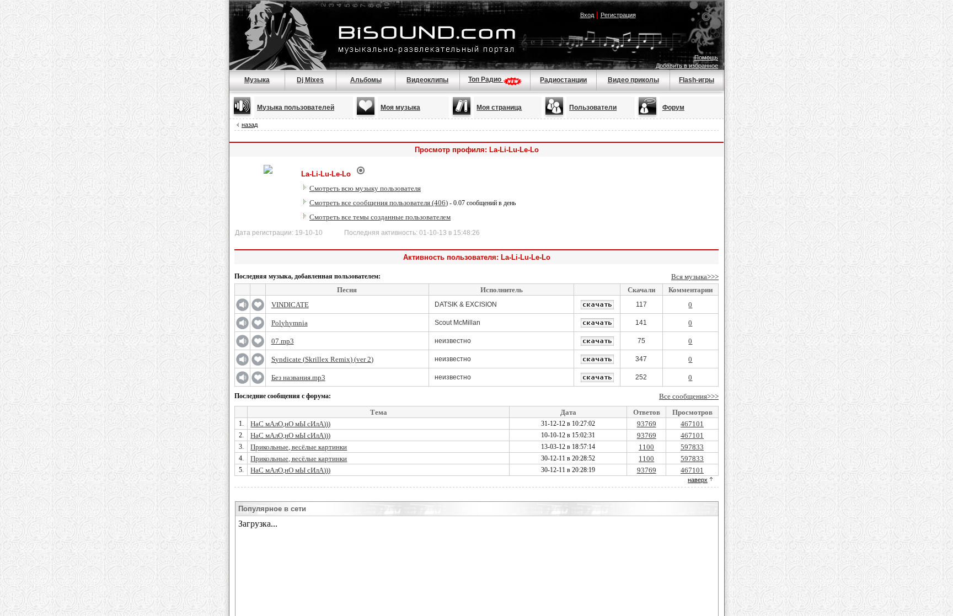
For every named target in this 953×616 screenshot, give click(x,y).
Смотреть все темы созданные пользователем (380, 217)
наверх (698, 479)
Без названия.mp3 (298, 377)
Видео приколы (633, 80)
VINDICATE (290, 305)
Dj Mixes (310, 80)
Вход (587, 15)
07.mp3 (282, 341)
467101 (692, 424)
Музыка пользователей (295, 107)
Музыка (257, 80)
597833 (692, 447)
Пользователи (593, 107)
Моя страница (499, 107)
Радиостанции (563, 80)
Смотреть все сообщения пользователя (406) (378, 203)
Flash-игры (696, 80)
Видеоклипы (427, 80)
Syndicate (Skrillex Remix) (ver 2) (322, 359)
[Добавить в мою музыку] (257, 309)
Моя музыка (400, 107)
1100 (646, 447)
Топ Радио (485, 79)
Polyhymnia (289, 323)
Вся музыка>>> (695, 276)
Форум (673, 107)
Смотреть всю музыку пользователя (365, 188)
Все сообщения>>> (689, 396)
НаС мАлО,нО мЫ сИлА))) (290, 424)
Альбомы (366, 80)
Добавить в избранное (687, 65)
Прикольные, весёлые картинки (298, 447)
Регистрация (618, 15)
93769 (646, 424)
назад (250, 124)
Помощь (706, 57)
